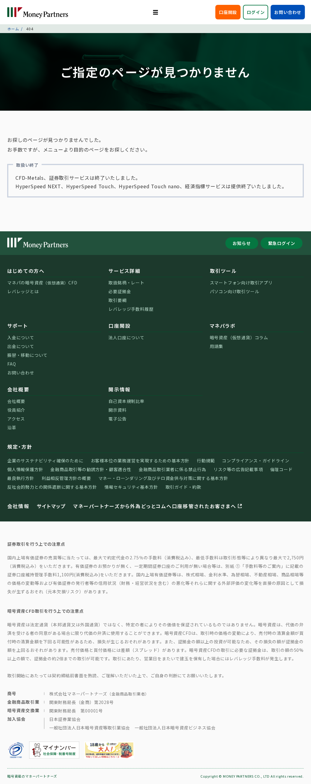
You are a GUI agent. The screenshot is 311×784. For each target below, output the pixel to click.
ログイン (256, 12)
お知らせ (242, 243)
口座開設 (228, 12)
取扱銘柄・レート (126, 283)
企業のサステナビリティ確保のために (45, 460)
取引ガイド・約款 (183, 487)
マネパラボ (222, 325)
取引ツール (223, 270)
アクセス (16, 419)
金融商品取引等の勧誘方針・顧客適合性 (90, 469)
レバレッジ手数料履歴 (130, 309)
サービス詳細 (124, 270)
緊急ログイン (281, 243)
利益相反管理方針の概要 (66, 478)
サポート (17, 325)
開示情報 (119, 389)
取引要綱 (117, 300)
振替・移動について (27, 355)
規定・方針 (19, 446)
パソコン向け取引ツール (234, 291)
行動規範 (206, 460)
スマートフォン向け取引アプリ (241, 283)
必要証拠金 (119, 291)
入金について (20, 337)
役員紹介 (16, 410)
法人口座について (126, 337)
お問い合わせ (287, 12)
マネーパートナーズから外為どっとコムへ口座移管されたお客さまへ (154, 506)
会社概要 (18, 389)
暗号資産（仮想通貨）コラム (239, 337)
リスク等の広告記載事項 (238, 469)
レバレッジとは (23, 291)
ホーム (13, 28)
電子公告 (117, 419)
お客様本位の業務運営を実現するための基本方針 (140, 460)
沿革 (11, 427)
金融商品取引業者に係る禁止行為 (172, 469)
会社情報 (18, 506)
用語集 (216, 346)
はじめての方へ (26, 270)
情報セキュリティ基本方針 (131, 487)
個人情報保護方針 (25, 469)
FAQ (11, 364)
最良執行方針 (20, 478)
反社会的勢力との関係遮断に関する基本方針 (52, 487)
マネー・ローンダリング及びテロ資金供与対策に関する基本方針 (163, 478)
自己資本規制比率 (126, 401)
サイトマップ (51, 506)
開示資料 (117, 410)
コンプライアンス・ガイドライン (255, 460)
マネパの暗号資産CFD (42, 283)
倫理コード (281, 469)
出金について (20, 346)
